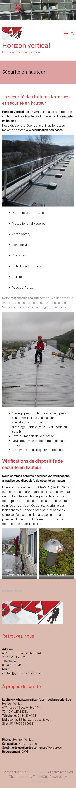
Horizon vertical (26, 45)
